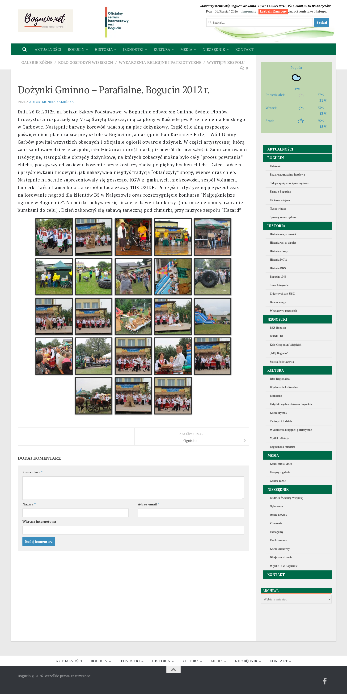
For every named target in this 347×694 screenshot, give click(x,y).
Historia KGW (278, 259)
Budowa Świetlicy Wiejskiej (286, 498)
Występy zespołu (226, 62)
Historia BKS (278, 268)
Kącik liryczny (278, 412)
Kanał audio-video (281, 464)
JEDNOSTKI (133, 49)
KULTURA (162, 49)
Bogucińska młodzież (282, 446)
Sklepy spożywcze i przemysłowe (289, 183)
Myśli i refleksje (279, 438)
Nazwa (29, 504)
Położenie (275, 166)
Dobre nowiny (278, 515)
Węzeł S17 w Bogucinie (283, 566)
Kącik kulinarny (280, 549)
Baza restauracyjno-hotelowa (287, 174)
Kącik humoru (279, 540)
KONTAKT (244, 49)
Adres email (148, 504)
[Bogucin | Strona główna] (45, 20)
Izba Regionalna (280, 378)
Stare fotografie (279, 285)
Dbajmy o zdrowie (281, 557)
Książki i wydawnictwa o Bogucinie (291, 404)
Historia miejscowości (283, 234)
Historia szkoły (279, 251)
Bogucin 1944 (278, 276)
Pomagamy (276, 532)
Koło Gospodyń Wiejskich (85, 62)
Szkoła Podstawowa (282, 361)
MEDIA (186, 49)
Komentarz (32, 472)
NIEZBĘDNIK (214, 49)
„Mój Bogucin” (279, 353)
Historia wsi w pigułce (283, 242)
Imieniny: (264, 11)
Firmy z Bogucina (280, 191)
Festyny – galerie (280, 472)
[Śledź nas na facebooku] (324, 681)
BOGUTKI (276, 336)
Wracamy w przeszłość (283, 310)
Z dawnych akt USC (282, 293)
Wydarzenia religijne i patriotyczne (160, 62)
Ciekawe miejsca (280, 200)
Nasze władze (278, 208)
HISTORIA (104, 49)
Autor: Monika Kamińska (51, 101)
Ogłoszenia (276, 506)
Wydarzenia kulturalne (284, 387)
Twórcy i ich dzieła (281, 421)
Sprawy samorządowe (283, 217)
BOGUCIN (76, 49)
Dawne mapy (278, 302)
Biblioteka (276, 395)
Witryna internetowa (39, 521)
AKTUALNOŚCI (48, 49)
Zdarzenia (276, 523)
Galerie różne (36, 62)
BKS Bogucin (278, 327)
